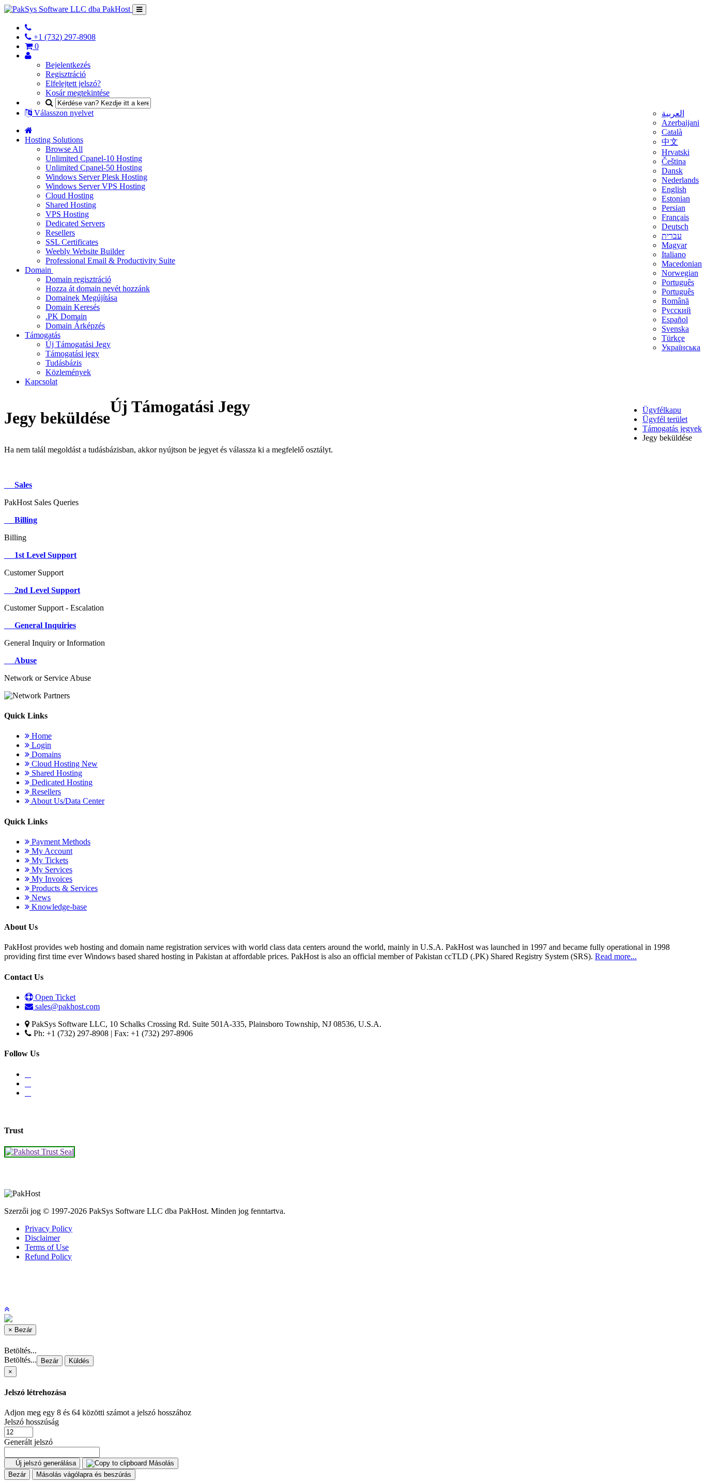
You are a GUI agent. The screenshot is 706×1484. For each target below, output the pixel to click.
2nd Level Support (45, 590)
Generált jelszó (28, 1442)
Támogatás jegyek (672, 428)
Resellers (60, 232)
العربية (673, 113)
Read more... (616, 956)
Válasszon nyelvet (63, 112)
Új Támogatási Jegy (78, 344)
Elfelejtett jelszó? (73, 83)
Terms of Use (47, 1247)
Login (40, 745)
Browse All (64, 149)
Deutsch (675, 226)
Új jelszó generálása (44, 1463)
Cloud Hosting (69, 195)
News (40, 897)
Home (40, 735)
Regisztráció (65, 74)
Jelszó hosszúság (31, 1421)
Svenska (675, 328)
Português (678, 282)
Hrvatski (675, 152)
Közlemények (68, 372)
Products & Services (63, 888)
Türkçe (673, 338)
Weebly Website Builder (85, 251)
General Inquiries (43, 625)
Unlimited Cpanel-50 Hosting (93, 167)
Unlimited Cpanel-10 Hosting (93, 158)
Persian (673, 208)
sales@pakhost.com (67, 1006)
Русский (676, 310)
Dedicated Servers (75, 223)
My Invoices (50, 878)
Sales (21, 484)
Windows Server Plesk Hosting (96, 177)
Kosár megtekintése (77, 92)
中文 (670, 141)
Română (675, 300)
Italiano (674, 254)
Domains (45, 754)
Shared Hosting (70, 204)
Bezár (49, 1361)
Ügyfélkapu (661, 409)
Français (675, 217)
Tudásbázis (63, 362)
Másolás (160, 1463)
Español (675, 319)
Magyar (674, 245)
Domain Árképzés (75, 325)
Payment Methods (59, 841)
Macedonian (682, 263)
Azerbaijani (680, 122)
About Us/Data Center (66, 800)
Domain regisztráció (78, 279)
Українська (681, 347)
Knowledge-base (58, 906)
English (674, 189)
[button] (6, 1309)
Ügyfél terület (664, 419)
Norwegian (680, 273)
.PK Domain (66, 316)
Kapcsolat (41, 381)
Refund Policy (48, 1256)
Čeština (674, 161)
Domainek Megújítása (81, 297)
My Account (50, 851)
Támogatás (42, 335)
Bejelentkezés (67, 64)
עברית (672, 235)
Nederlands (680, 180)
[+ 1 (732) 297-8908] (28, 27)
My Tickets (48, 860)
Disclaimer (42, 1237)
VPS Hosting (67, 214)
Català (672, 132)
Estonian (676, 198)
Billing (23, 520)
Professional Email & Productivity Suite (110, 260)
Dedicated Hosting (61, 782)
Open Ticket (54, 997)
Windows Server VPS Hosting (95, 186)
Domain (39, 269)
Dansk (672, 170)
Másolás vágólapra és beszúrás (83, 1474)
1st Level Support (43, 555)
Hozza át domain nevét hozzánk (97, 288)
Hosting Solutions (54, 139)
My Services (50, 869)
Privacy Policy (48, 1228)
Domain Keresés (72, 307)
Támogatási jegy (72, 353)
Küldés (79, 1361)
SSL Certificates (71, 242)
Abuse (23, 660)
